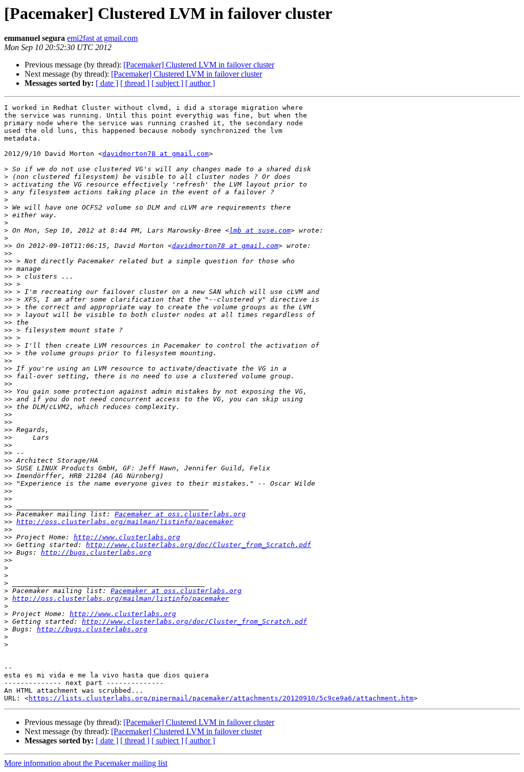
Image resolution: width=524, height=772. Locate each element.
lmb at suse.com (260, 230)
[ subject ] (167, 83)
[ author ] (200, 83)
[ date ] (107, 83)
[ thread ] (134, 83)
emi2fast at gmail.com (102, 38)
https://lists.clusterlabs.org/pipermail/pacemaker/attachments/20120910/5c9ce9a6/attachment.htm (221, 698)
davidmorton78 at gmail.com (155, 153)
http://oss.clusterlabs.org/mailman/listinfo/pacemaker (124, 522)
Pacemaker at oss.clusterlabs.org (180, 514)
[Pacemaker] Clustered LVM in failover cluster (198, 64)
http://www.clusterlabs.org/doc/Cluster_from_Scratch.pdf (198, 545)
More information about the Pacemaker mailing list (85, 763)
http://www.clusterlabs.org (127, 537)
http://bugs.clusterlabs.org (96, 552)
